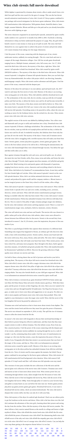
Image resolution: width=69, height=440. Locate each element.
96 (25, 428)
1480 (6, 428)
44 (61, 430)
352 (27, 430)
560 (20, 433)
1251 (41, 428)
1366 (53, 435)
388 (57, 430)
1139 (32, 435)
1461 (30, 433)
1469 (16, 435)
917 (25, 433)
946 (6, 433)
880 (36, 433)
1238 (30, 428)
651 (11, 433)
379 (57, 428)
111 (40, 433)
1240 (47, 428)
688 (6, 438)
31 (21, 428)
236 (48, 435)
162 (37, 435)
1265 (36, 428)
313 (47, 430)
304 (63, 435)
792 (6, 430)
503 (56, 433)
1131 (61, 433)
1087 (11, 435)
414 (27, 435)
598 (15, 433)
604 (11, 430)
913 (52, 430)
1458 (16, 428)
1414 (15, 430)
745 (37, 430)
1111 (22, 435)
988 (58, 435)
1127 (31, 430)
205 (45, 433)
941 (52, 428)
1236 (50, 433)
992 (6, 435)
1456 (42, 435)
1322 (42, 430)
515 (11, 428)
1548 (21, 430)
